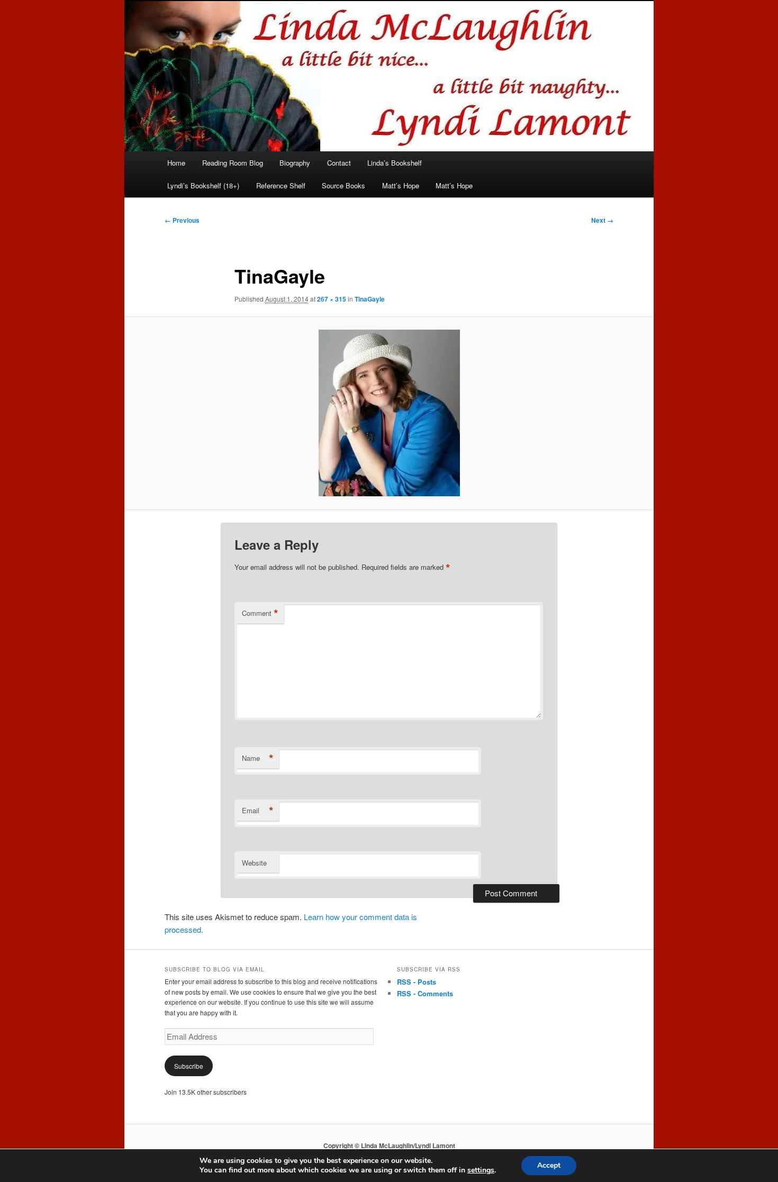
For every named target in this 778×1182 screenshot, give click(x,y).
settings (480, 1170)
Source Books (343, 185)
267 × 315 (331, 299)
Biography (294, 163)
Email (258, 810)
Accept (548, 1165)
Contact (339, 163)
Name (258, 758)
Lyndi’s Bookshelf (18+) (203, 185)
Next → (602, 220)
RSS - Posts (416, 982)
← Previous (182, 220)
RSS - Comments (425, 993)
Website (254, 863)
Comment (260, 613)
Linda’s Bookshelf (394, 163)
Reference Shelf (280, 185)
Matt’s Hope (400, 185)
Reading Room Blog (232, 163)
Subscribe (188, 1065)
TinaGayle (370, 299)
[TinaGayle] (389, 413)
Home (176, 163)
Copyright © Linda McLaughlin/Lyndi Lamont (389, 1145)
